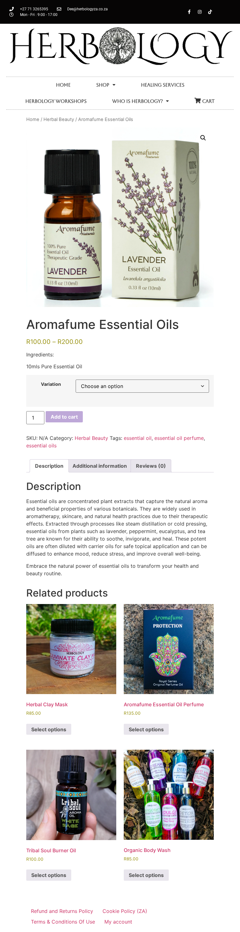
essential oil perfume (179, 438)
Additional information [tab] (99, 466)
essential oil (138, 438)
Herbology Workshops (56, 101)
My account (118, 922)
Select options (48, 729)
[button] (203, 138)
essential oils (41, 445)
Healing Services (162, 85)
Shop (102, 85)
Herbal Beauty (58, 119)
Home (63, 85)
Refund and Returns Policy (62, 911)
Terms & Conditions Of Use (63, 922)
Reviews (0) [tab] (151, 466)
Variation (51, 384)
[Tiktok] (210, 12)
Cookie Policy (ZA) (124, 911)
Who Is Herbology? (137, 101)
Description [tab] (49, 466)
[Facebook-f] (189, 12)
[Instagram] (199, 12)
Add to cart (64, 417)
